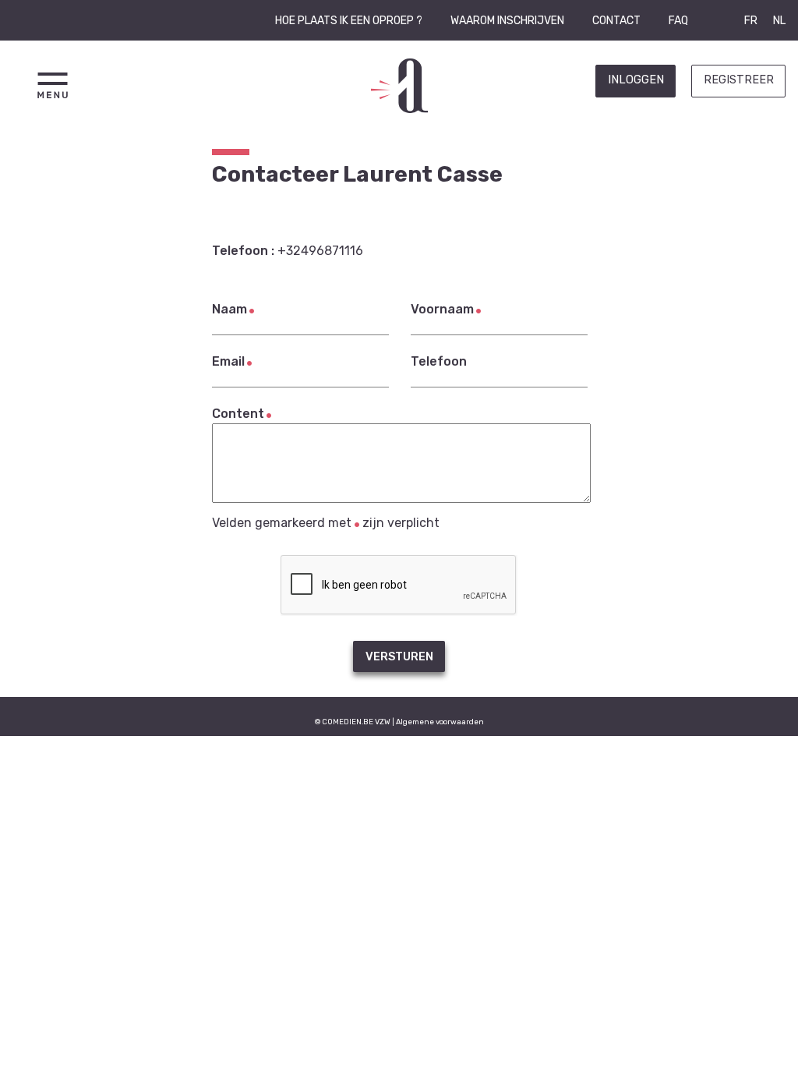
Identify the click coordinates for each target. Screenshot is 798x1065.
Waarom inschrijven (507, 20)
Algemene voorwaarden (440, 721)
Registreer (739, 80)
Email (228, 361)
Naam (229, 309)
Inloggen (636, 80)
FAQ (678, 20)
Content (238, 413)
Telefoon (439, 361)
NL (779, 20)
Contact (616, 20)
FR (750, 20)
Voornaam (442, 309)
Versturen (399, 656)
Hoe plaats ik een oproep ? (348, 20)
